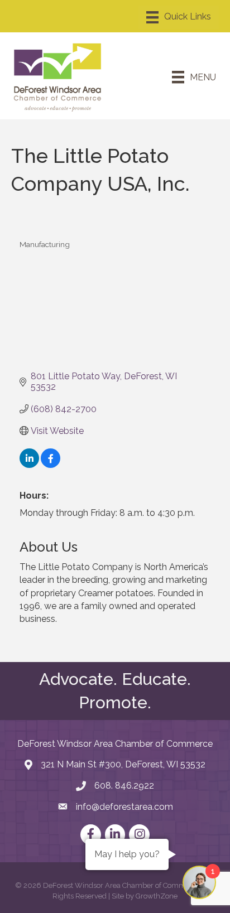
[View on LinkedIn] (29, 465)
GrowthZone (157, 896)
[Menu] (178, 17)
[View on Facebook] (50, 465)
